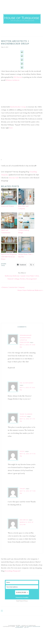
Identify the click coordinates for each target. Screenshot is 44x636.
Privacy (26, 601)
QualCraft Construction (5, 231)
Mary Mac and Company (23, 207)
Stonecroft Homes (7, 206)
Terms (20, 601)
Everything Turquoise (12, 571)
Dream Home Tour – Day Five (25, 255)
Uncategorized (31, 279)
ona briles (24, 520)
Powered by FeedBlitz (22, 597)
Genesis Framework (33, 626)
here (11, 128)
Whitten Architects (12, 80)
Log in (26, 627)
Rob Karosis (18, 77)
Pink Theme (20, 626)
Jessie (22, 451)
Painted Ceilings (13, 279)
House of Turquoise (22, 18)
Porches (22, 279)
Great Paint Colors (32, 276)
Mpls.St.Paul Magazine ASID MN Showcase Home (9, 256)
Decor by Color (14, 178)
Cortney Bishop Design (23, 231)
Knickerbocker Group (18, 107)
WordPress (19, 627)
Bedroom (16, 276)
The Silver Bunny (27, 383)
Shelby (22, 488)
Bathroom (8, 276)
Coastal (22, 276)
